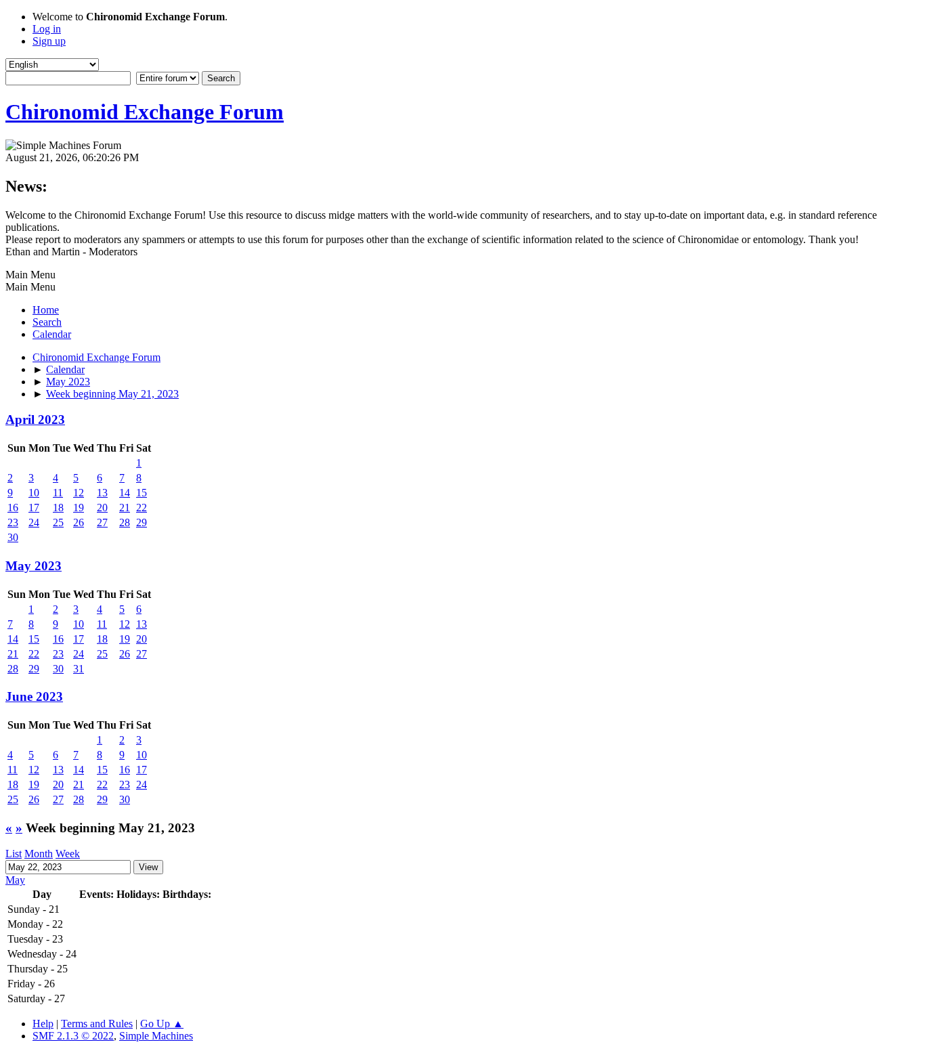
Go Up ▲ (162, 1023)
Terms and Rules (97, 1023)
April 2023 (35, 419)
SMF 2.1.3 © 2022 (73, 1035)
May (15, 880)
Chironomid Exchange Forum (144, 112)
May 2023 (33, 566)
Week (68, 853)
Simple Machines (156, 1035)
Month (38, 853)
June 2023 (34, 696)
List (13, 853)
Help (43, 1023)
